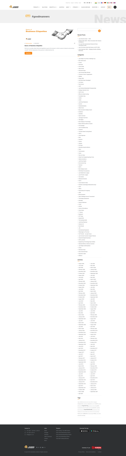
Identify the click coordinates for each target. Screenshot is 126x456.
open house (93, 411)
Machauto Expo (82, 249)
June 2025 (81, 277)
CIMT (80, 86)
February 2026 (82, 269)
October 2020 (93, 322)
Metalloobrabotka (82, 106)
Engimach (81, 214)
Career (80, 2)
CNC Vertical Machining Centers (63, 432)
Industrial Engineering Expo (85, 237)
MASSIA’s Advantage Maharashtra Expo (87, 184)
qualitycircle (85, 413)
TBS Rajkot (81, 119)
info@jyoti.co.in (30, 434)
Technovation (29, 43)
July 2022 (81, 310)
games (98, 405)
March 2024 (93, 291)
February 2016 (93, 366)
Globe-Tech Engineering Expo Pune (86, 157)
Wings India (81, 78)
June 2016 (81, 364)
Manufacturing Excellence (84, 147)
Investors (81, 129)
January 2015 (82, 377)
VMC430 (99, 413)
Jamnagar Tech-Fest (83, 117)
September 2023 (94, 297)
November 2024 (93, 283)
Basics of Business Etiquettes (33, 46)
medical (86, 411)
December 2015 (93, 368)
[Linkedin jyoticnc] (87, 2)
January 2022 (82, 316)
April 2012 (81, 385)
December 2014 (93, 377)
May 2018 (92, 346)
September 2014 (82, 379)
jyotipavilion (94, 407)
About (45, 430)
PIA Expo (81, 145)
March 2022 (81, 314)
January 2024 (93, 293)
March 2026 (93, 267)
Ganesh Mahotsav (83, 202)
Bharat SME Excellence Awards (85, 123)
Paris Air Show (82, 155)
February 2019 (93, 338)
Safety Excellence (82, 159)
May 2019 (81, 338)
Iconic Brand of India (83, 182)
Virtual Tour (68, 2)
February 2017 (82, 358)
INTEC (80, 100)
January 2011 (93, 387)
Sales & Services (48, 436)
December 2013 (93, 381)
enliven (99, 452)
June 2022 (92, 310)
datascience (90, 403)
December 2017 (93, 348)
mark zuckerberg (83, 411)
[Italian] (108, 2)
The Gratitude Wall (83, 220)
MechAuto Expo (82, 70)
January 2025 (93, 281)
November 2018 (82, 342)
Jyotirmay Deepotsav (83, 102)
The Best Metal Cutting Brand (85, 131)
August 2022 (93, 309)
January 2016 (82, 368)
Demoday (81, 200)
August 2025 (81, 275)
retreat (94, 413)
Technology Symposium (84, 198)
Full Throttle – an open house (85, 234)
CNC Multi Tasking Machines (62, 438)
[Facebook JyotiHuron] (84, 2)
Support (72, 2)
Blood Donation (82, 194)
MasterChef (81, 218)
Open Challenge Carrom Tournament (87, 196)
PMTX (80, 180)
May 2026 (92, 265)
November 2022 (82, 307)
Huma (80, 153)
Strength (46, 432)
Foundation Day (82, 96)
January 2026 (93, 269)
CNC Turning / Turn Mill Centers (63, 430)
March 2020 (81, 328)
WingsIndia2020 (79, 415)
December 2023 (82, 295)
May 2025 (92, 277)
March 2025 (93, 279)
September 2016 (82, 362)
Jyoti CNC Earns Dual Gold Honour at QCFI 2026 (89, 47)
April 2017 (81, 356)
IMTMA (80, 206)
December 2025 (82, 271)
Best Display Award (83, 169)
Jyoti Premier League (83, 174)
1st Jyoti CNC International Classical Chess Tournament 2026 (88, 44)
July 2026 (92, 263)
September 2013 (82, 383)
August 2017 (81, 352)
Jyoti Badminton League (84, 172)
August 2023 (81, 299)
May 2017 (92, 354)
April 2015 (92, 375)
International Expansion (84, 230)
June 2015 (92, 374)
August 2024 (81, 287)
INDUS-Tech (81, 108)
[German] (105, 2)
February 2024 (82, 293)
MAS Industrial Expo (83, 251)
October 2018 (93, 342)
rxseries (97, 413)
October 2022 (93, 307)
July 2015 (81, 374)
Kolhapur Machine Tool (84, 90)
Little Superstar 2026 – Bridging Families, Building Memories (90, 50)
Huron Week (81, 66)
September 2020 (82, 324)
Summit (80, 104)
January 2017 (93, 358)
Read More (28, 53)
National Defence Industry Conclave (86, 243)
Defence (80, 255)
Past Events (81, 84)
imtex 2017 (84, 407)
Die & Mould (81, 226)
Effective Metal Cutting (84, 94)
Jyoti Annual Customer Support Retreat (87, 236)
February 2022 (93, 314)
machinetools (88, 410)
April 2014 (92, 379)
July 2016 (92, 362)
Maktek (80, 76)
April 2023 (81, 303)
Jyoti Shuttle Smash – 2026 (85, 38)
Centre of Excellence (83, 208)
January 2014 (82, 381)
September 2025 (94, 273)
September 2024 (94, 285)
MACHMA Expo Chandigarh (85, 80)
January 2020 (82, 330)
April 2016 (92, 364)
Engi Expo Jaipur (82, 253)
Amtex (80, 247)
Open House (81, 68)
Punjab (79, 413)
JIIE (79, 228)
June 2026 (81, 265)
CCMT (80, 204)
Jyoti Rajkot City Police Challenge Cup (87, 58)
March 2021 (81, 322)
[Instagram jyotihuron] (38, 447)
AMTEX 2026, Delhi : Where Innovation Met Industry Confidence (90, 41)
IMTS (80, 186)
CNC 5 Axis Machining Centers (63, 436)
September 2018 (82, 344)
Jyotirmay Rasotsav (83, 222)
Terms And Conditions (91, 452)
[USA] (111, 2)
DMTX (80, 167)
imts (87, 407)
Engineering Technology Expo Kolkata (87, 241)
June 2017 (81, 354)
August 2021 (93, 318)
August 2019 (93, 334)
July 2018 (92, 344)
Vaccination (81, 176)
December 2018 (93, 340)
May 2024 (92, 289)
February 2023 (82, 305)
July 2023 (92, 299)
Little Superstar (82, 135)
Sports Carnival (82, 115)
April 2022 (92, 312)
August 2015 (93, 372)
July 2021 (81, 320)
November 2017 (82, 350)
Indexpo (80, 143)
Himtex (80, 141)
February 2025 (82, 281)
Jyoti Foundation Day (83, 127)
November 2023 (93, 295)
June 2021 (92, 320)
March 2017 (93, 356)
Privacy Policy (81, 452)
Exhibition (81, 111)
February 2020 (93, 328)
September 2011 (82, 387)
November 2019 (82, 332)
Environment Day (82, 163)
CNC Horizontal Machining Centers (63, 434)
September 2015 (82, 372)
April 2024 (81, 291)
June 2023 (81, 301)
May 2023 (92, 301)
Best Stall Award (82, 60)
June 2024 (81, 289)
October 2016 (93, 360)
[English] (114, 2)
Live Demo (81, 82)
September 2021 (82, 318)
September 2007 (94, 391)
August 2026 (81, 263)
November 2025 (93, 271)
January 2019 (82, 340)
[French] (102, 2)
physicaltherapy (97, 411)
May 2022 (81, 312)
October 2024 (82, 285)
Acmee (80, 62)
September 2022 (82, 309)
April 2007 (81, 393)
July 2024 (92, 287)
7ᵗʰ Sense (81, 212)
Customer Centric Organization (85, 74)
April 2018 (81, 348)
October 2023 (82, 297)
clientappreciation (80, 403)
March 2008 (81, 391)
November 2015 (82, 370)
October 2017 (93, 350)
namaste (89, 411)
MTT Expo (81, 216)
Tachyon (80, 165)
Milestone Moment (83, 178)
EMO (80, 137)
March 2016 (81, 366)
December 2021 (93, 316)
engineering (85, 405)
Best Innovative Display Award (85, 109)
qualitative (81, 413)
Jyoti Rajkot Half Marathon (84, 245)
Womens (80, 139)
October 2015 (93, 370)
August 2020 (93, 324)
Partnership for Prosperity (84, 190)
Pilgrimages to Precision (84, 232)
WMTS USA (81, 92)
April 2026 (81, 267)
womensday (83, 415)
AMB (80, 192)
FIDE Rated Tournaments (84, 171)
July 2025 (92, 275)
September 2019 (82, 334)
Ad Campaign (81, 125)
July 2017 (92, 352)
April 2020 (92, 326)
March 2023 (93, 303)
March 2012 (93, 385)
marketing (79, 411)
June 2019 (92, 336)
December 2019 (93, 330)
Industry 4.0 (81, 224)
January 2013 (93, 383)
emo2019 (96, 403)
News (80, 149)
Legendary (98, 407)
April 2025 (81, 279)
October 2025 (82, 273)
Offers (80, 188)
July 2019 (81, 336)
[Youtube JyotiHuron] (89, 2)
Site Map (76, 2)
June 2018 (81, 346)
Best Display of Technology (84, 121)
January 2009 (93, 389)
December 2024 (82, 283)
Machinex (81, 64)
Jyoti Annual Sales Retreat (84, 72)
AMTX (80, 133)
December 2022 (93, 305)
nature (91, 411)
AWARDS (81, 113)
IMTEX (80, 98)
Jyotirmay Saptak (82, 161)
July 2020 (81, 326)
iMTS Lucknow (82, 239)
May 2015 (81, 375)
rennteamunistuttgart (90, 413)
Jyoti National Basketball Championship (87, 88)
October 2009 (82, 389)
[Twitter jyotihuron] (91, 2)
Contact (46, 438)
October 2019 (93, 332)
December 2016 (82, 360)
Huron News (81, 210)
